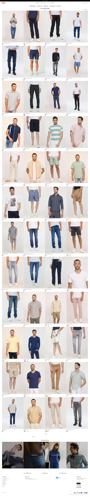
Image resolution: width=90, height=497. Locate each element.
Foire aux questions (4, 479)
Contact (3, 486)
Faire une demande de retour (5, 478)
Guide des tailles (4, 483)
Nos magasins (4, 482)
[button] (44, 11)
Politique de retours (4, 480)
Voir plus (33, 436)
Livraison (3, 485)
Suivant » (46, 433)
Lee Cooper (5, 492)
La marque (3, 481)
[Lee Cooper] (4, 3)
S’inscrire (79, 483)
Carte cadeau (3, 484)
